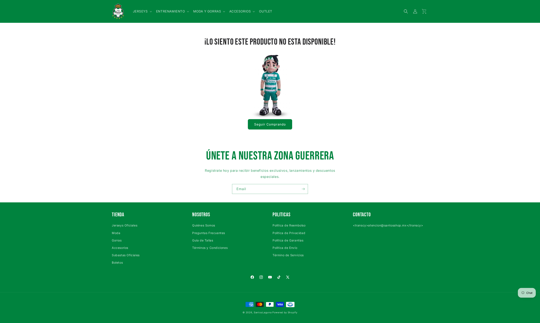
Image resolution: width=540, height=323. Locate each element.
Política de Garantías (288, 240)
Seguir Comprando (270, 124)
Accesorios (120, 247)
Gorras (117, 240)
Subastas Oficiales (126, 255)
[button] (142, 11)
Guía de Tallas (202, 240)
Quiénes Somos (203, 225)
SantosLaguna (262, 312)
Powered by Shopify (284, 312)
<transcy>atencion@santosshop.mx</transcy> (388, 225)
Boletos (117, 262)
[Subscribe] (303, 189)
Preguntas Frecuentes (208, 233)
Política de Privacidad (289, 233)
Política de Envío (285, 247)
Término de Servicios (288, 255)
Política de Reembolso (289, 225)
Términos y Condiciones (210, 247)
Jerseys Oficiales (124, 225)
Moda (116, 233)
